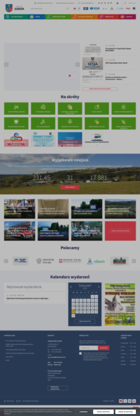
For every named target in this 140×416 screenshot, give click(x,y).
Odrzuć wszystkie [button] (103, 412)
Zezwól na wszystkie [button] (125, 412)
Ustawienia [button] (83, 412)
